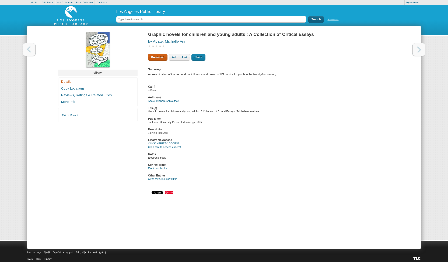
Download (157, 57)
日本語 (47, 252)
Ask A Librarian (64, 2)
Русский (92, 252)
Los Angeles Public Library (140, 11)
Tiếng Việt (81, 252)
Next (418, 49)
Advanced (332, 19)
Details (66, 81)
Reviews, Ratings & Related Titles (86, 95)
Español (57, 252)
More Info (68, 102)
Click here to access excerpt (164, 146)
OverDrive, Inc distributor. (162, 178)
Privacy (48, 259)
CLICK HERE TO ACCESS (164, 143)
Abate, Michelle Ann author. (163, 100)
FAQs (30, 259)
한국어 (102, 252)
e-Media (33, 2)
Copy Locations (73, 88)
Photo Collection (84, 2)
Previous (29, 49)
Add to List (179, 57)
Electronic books (157, 168)
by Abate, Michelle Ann (167, 41)
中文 (39, 252)
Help (38, 259)
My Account (412, 2)
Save (170, 192)
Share (198, 57)
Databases (101, 2)
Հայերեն (68, 252)
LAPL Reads (47, 2)
